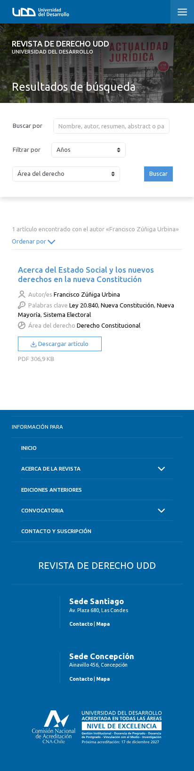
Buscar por (27, 125)
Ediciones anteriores (51, 490)
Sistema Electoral (67, 314)
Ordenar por (30, 241)
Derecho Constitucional (108, 325)
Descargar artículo (63, 343)
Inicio (29, 448)
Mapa (103, 624)
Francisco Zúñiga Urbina (87, 294)
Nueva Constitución (127, 305)
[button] (182, 12)
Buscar (158, 173)
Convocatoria (42, 510)
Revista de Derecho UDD (60, 47)
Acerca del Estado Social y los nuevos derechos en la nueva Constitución (86, 274)
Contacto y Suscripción (56, 531)
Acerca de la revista (51, 468)
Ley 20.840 (83, 305)
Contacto (81, 624)
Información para (37, 427)
